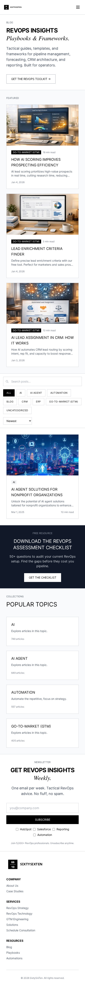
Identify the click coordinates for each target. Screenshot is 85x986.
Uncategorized (17, 410)
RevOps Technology (19, 913)
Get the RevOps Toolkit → (31, 79)
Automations (14, 958)
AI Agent (36, 392)
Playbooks (13, 952)
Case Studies (14, 891)
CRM (25, 401)
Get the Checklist (42, 577)
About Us (12, 885)
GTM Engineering (17, 919)
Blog (10, 401)
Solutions (12, 924)
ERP (38, 401)
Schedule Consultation (20, 930)
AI (21, 392)
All (9, 392)
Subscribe (42, 819)
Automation (59, 392)
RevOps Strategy (17, 908)
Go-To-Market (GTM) (63, 401)
